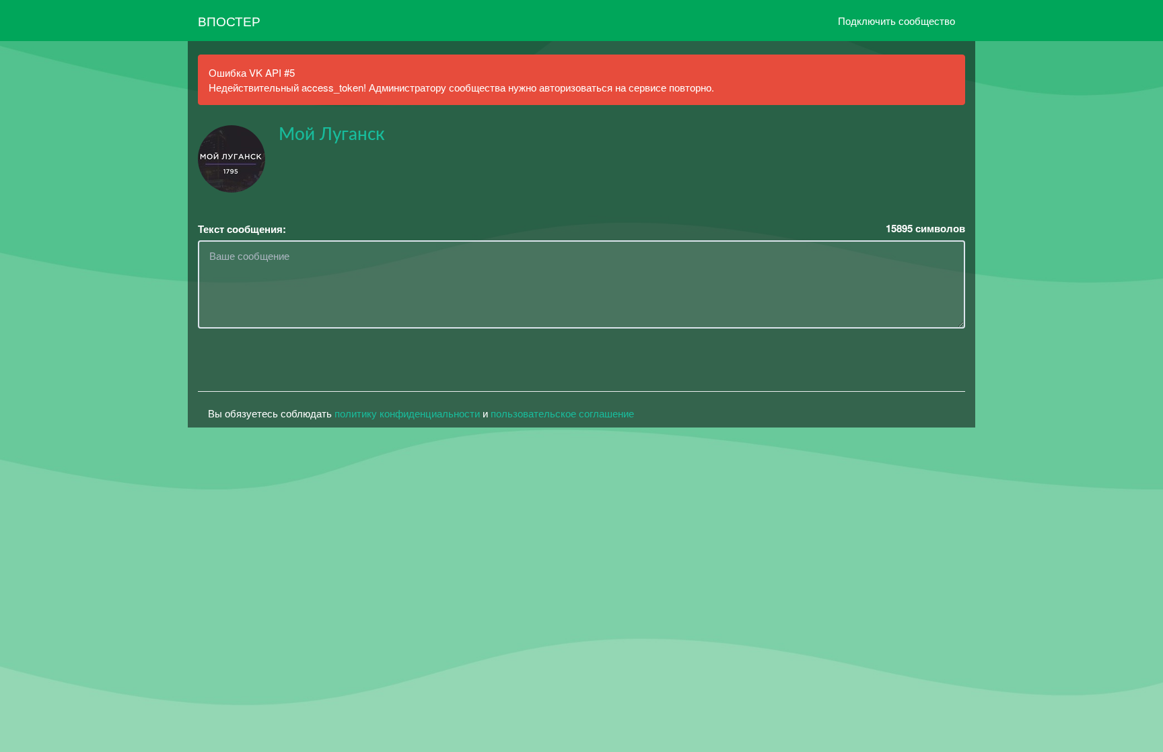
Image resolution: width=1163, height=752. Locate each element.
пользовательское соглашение (562, 413)
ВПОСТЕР (229, 20)
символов (925, 228)
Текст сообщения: (242, 229)
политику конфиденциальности (407, 413)
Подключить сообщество (896, 20)
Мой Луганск (332, 134)
